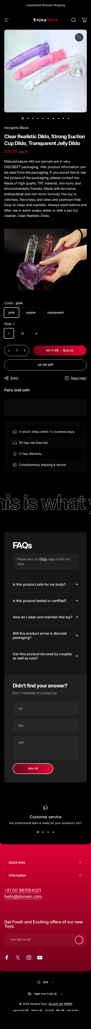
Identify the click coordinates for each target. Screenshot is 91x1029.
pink (11, 312)
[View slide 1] (37, 832)
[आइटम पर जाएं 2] (27, 118)
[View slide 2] (43, 832)
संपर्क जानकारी (72, 1010)
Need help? (79, 378)
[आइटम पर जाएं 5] (43, 118)
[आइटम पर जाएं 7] (53, 118)
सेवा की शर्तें (49, 1010)
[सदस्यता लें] (79, 940)
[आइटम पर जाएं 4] (37, 118)
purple (31, 312)
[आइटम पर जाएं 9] (63, 118)
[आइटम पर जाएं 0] (22, 118)
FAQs (43, 559)
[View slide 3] (48, 832)
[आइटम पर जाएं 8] (58, 118)
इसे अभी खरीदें (45, 365)
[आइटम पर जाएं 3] (32, 118)
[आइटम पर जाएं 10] (68, 118)
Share (14, 378)
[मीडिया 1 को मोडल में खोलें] (79, 37)
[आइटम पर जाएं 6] (48, 118)
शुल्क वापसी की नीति (21, 1010)
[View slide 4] (53, 832)
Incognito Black (16, 128)
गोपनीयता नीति (36, 1010)
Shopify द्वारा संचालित (60, 1003)
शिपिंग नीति (60, 1010)
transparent (55, 312)
